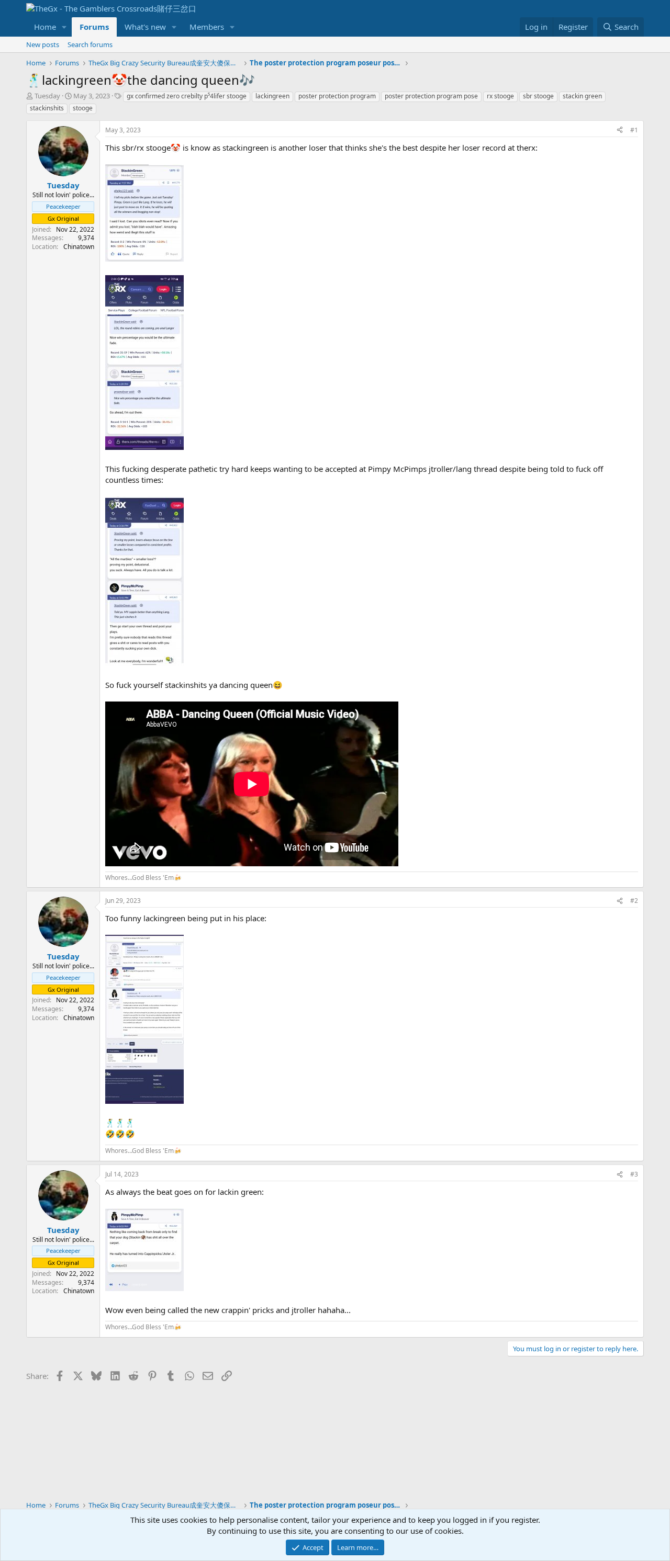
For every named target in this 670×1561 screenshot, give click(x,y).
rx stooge (500, 96)
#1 (634, 130)
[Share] (620, 131)
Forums (94, 26)
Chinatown (78, 246)
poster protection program (337, 96)
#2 (634, 900)
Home (45, 26)
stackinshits (47, 108)
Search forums (90, 44)
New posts (42, 44)
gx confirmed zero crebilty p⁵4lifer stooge (187, 96)
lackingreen (272, 96)
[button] (64, 27)
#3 (634, 1174)
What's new (145, 26)
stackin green (582, 96)
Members (206, 26)
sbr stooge (538, 96)
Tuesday (47, 95)
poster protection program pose (431, 96)
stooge (83, 108)
